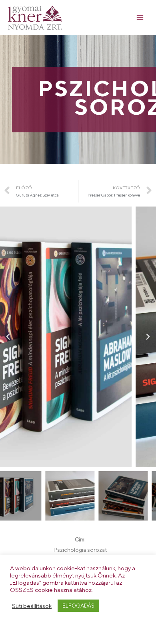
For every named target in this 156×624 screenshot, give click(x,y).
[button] (8, 337)
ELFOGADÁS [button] (78, 606)
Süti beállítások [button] (32, 605)
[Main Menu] (140, 17)
